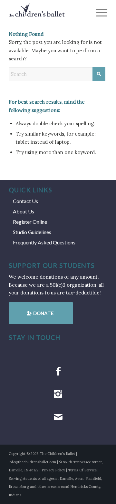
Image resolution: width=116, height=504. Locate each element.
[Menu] (98, 13)
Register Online (30, 222)
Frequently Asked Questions (44, 242)
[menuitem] (98, 13)
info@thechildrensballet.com (32, 462)
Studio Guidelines (32, 232)
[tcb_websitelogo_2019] (48, 13)
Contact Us (25, 201)
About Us (23, 211)
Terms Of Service (82, 470)
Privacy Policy (53, 470)
